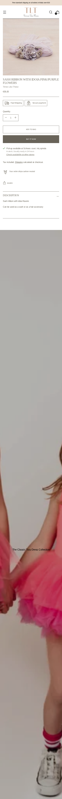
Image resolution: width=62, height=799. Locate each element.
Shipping (18, 162)
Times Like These (10, 87)
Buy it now (31, 139)
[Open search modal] (50, 12)
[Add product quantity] (6, 118)
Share (10, 183)
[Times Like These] (31, 12)
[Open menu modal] (4, 12)
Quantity (6, 111)
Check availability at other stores (20, 154)
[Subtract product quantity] (15, 118)
